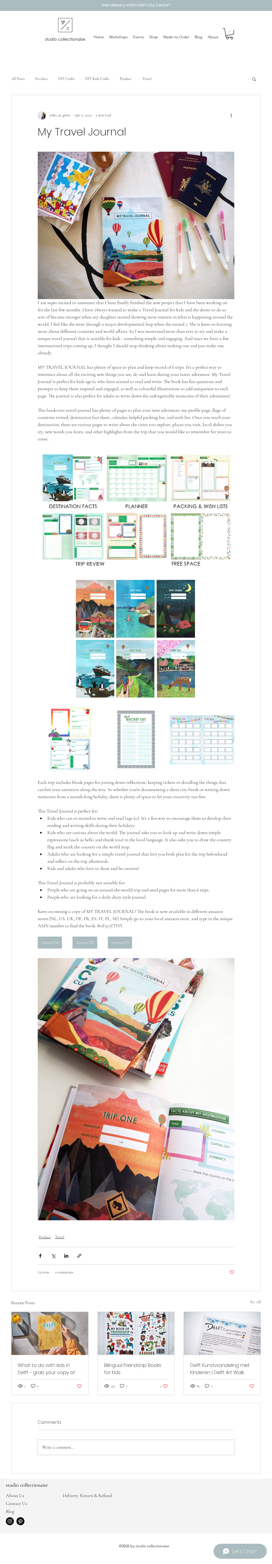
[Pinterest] (20, 1521)
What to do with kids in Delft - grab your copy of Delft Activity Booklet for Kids (46, 1369)
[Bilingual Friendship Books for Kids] (136, 1333)
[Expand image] (70, 739)
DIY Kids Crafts (97, 78)
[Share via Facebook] (40, 1255)
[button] (229, 33)
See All (255, 1302)
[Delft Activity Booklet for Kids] (49, 1333)
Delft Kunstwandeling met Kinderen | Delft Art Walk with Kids (220, 1369)
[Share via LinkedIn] (66, 1255)
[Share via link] (79, 1255)
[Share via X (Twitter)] (53, 1255)
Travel (147, 78)
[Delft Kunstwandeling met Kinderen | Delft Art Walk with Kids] (222, 1333)
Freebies (41, 78)
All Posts (18, 78)
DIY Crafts (66, 78)
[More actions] (231, 115)
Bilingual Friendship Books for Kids (132, 1369)
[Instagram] (10, 1521)
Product (126, 78)
